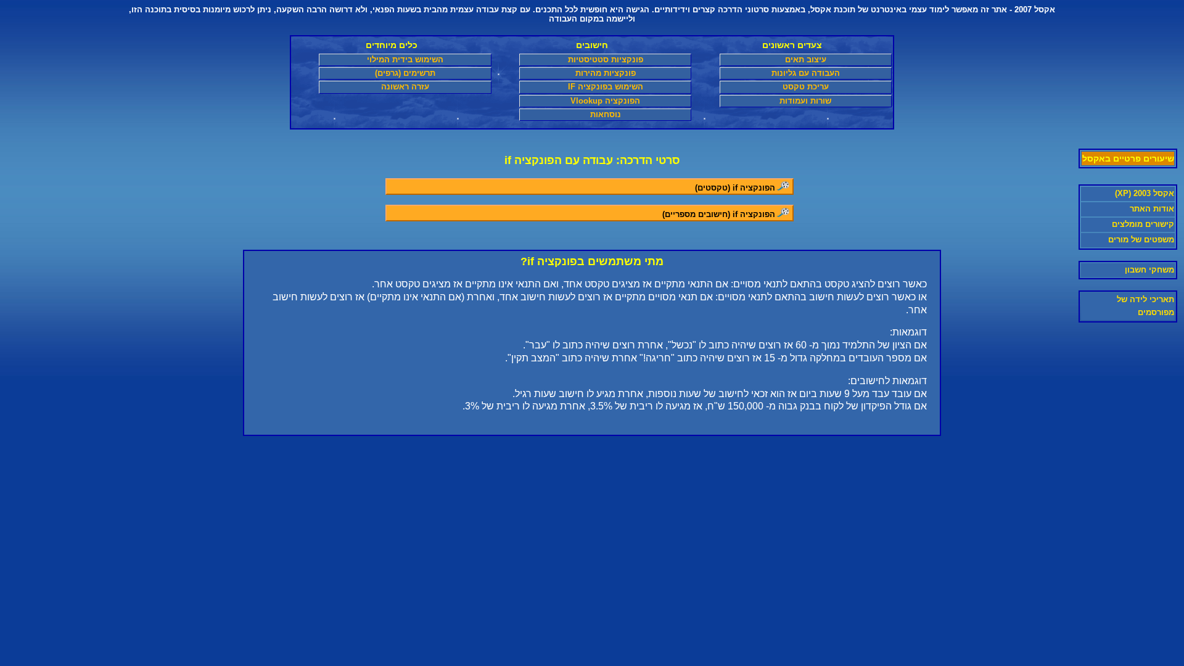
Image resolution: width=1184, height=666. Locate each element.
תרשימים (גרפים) (405, 73)
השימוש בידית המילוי (405, 59)
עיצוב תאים (805, 59)
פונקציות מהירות (605, 73)
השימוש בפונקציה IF (605, 86)
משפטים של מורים (1141, 239)
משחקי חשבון (1149, 269)
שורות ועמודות (805, 100)
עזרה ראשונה (405, 86)
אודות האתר (1152, 208)
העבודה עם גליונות (805, 73)
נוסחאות (605, 114)
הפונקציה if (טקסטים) (735, 187)
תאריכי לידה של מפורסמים (1145, 306)
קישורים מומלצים (1143, 224)
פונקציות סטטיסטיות (605, 59)
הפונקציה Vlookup (605, 100)
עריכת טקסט (806, 86)
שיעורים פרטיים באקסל (1128, 158)
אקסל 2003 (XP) (1144, 193)
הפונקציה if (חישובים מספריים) (718, 214)
